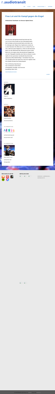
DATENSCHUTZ (41, 178)
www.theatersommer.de (10, 72)
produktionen (41, 6)
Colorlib (29, 392)
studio (29, 6)
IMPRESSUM (46, 176)
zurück (48, 74)
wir (24, 6)
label (34, 6)
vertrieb (50, 6)
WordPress (39, 392)
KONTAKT (40, 176)
